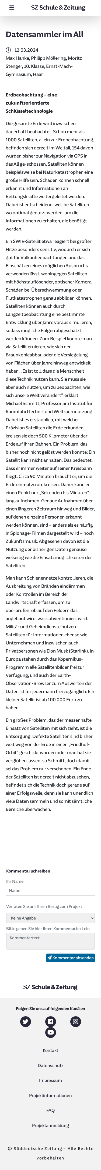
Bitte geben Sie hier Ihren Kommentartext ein (48, 928)
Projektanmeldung (50, 1125)
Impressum (50, 1080)
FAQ (50, 1110)
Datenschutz (51, 1065)
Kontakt (50, 1050)
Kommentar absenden (73, 957)
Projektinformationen (50, 1095)
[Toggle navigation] (12, 8)
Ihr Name (14, 881)
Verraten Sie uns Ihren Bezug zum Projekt (44, 906)
